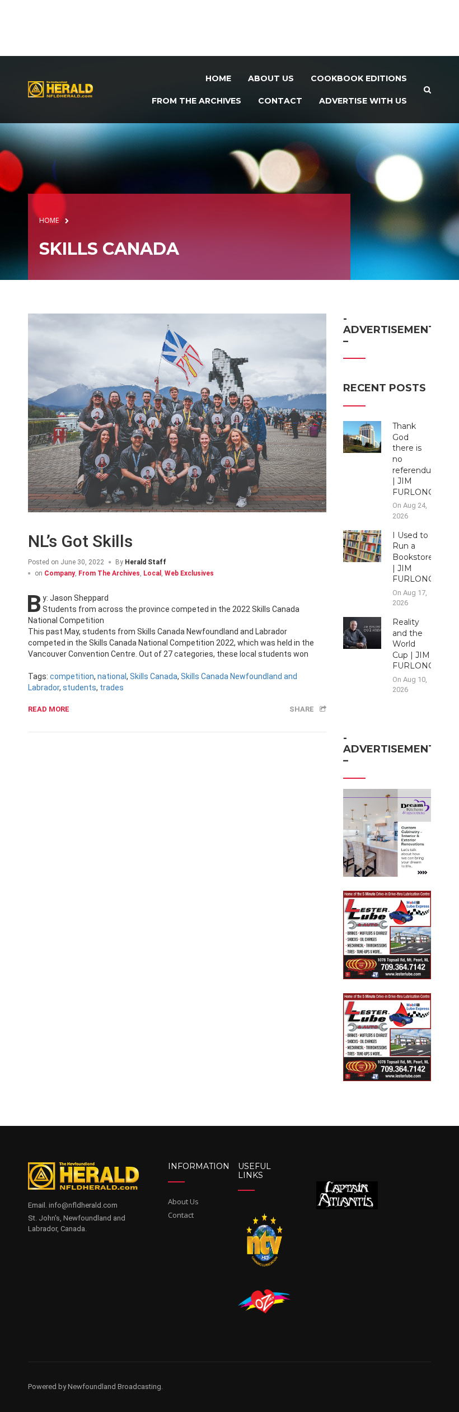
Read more (48, 709)
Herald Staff (145, 562)
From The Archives (109, 573)
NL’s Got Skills (80, 541)
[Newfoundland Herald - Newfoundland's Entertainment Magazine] (64, 88)
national (112, 676)
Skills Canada (153, 676)
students (79, 687)
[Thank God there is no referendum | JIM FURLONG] (362, 436)
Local (152, 573)
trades (112, 687)
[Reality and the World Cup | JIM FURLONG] (362, 632)
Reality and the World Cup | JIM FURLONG (413, 644)
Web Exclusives (189, 573)
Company (59, 573)
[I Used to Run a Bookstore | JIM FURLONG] (362, 545)
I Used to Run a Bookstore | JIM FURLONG (413, 557)
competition (72, 676)
